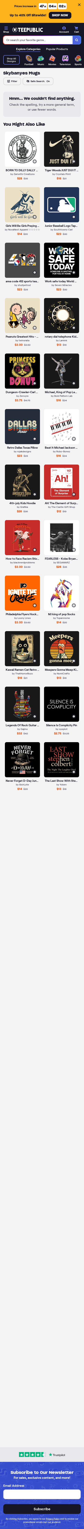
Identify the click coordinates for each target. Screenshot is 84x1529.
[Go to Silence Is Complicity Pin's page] (61, 704)
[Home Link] (27, 29)
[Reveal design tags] (35, 161)
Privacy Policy (53, 1519)
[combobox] (38, 40)
